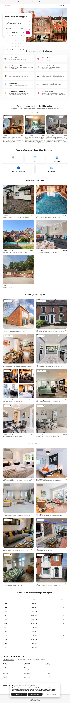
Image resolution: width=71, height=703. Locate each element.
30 (23, 49)
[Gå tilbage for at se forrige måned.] (7, 32)
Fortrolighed (33, 700)
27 (15, 49)
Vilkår (38, 700)
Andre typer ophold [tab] (21, 659)
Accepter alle (19, 694)
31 (7, 52)
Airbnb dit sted (62, 6)
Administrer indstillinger (50, 694)
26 (12, 49)
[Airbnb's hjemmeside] (6, 6)
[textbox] (11, 28)
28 (18, 49)
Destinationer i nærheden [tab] (8, 659)
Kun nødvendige (35, 694)
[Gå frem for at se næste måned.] (23, 32)
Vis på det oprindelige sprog (45, 1)
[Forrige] (32, 112)
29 (20, 49)
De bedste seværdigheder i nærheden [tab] (36, 659)
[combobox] (17, 23)
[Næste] (37, 112)
